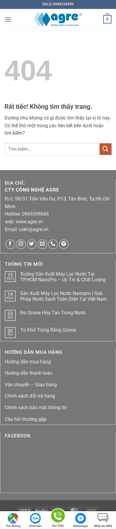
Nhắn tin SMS (103, 526)
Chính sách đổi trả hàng (30, 396)
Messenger (80, 526)
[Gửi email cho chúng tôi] (42, 244)
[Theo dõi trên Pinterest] (64, 244)
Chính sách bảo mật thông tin (36, 407)
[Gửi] (106, 149)
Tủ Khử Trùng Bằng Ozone (48, 330)
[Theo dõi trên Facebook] (10, 244)
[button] (8, 19)
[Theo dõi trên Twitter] (32, 244)
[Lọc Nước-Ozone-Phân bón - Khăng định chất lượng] (58, 19)
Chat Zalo (35, 526)
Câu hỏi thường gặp (25, 419)
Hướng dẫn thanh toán (28, 373)
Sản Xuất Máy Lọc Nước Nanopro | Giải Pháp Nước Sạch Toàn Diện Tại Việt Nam (63, 296)
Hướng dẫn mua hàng (28, 362)
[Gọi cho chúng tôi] (53, 244)
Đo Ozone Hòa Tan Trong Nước (53, 312)
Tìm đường (13, 526)
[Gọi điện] (58, 516)
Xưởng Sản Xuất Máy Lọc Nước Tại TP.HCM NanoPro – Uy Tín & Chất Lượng (63, 276)
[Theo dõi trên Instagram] (21, 244)
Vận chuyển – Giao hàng (31, 384)
